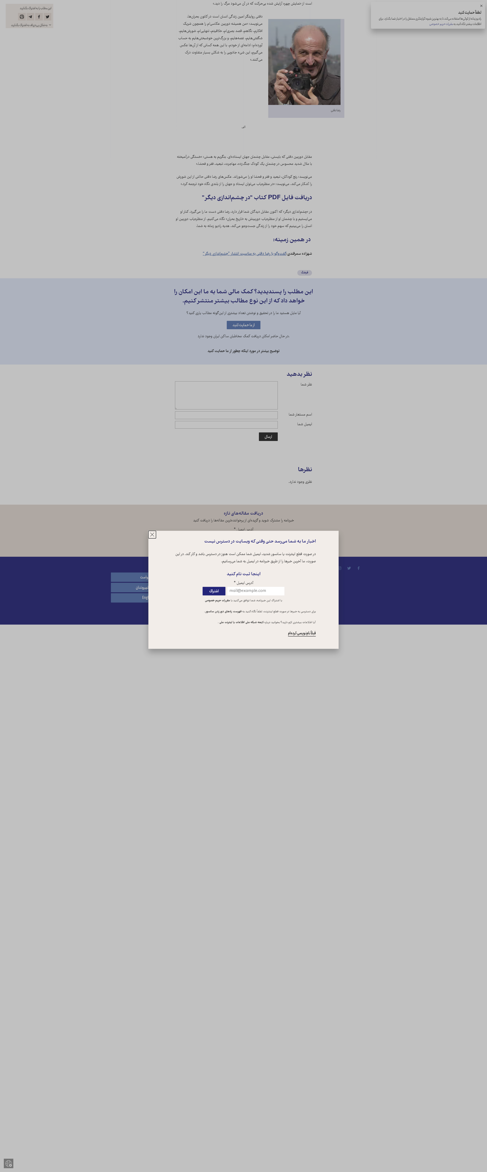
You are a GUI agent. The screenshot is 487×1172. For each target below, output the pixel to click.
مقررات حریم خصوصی (217, 601)
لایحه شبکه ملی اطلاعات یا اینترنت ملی (241, 623)
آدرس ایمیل (243, 583)
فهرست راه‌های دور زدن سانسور (223, 612)
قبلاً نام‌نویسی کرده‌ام (302, 633)
